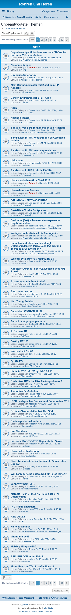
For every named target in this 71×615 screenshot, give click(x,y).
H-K (30, 539)
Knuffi (31, 274)
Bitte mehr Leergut (22, 291)
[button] (32, 39)
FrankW (32, 569)
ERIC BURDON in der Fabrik (27, 556)
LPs (23, 521)
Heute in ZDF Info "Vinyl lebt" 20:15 (31, 371)
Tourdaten (25, 561)
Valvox (32, 364)
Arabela (32, 499)
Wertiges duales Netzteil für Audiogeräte (34, 233)
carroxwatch (34, 314)
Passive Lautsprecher (31, 386)
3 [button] (46, 39)
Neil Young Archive (22, 301)
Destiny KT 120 (19, 341)
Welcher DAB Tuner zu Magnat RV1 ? (32, 258)
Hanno (32, 394)
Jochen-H (33, 226)
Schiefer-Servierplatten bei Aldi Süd (32, 411)
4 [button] (50, 39)
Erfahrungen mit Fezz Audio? (28, 281)
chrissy (32, 374)
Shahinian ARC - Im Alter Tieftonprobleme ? (36, 381)
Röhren (24, 102)
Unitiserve (17, 160)
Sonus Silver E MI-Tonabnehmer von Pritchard (38, 127)
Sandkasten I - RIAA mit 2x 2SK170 (31, 170)
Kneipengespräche (29, 296)
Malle (31, 384)
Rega (14, 107)
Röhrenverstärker (29, 286)
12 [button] (62, 39)
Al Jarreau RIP (19, 331)
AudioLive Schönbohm (24, 391)
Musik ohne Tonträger (31, 306)
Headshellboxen (20, 117)
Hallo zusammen (20, 526)
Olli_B (31, 454)
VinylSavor (34, 476)
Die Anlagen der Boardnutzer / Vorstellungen (41, 228)
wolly (31, 334)
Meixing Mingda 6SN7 (23, 546)
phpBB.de (48, 608)
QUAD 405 (17, 361)
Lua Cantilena (19, 431)
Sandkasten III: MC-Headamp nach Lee (33, 150)
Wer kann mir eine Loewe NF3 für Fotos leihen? (39, 473)
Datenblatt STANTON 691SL (27, 311)
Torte (31, 354)
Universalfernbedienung (25, 451)
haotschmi (33, 294)
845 (30, 414)
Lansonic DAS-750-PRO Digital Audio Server (37, 441)
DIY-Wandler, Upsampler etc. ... (35, 238)
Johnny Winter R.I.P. (23, 483)
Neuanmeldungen (21, 65)
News (23, 70)
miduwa (32, 434)
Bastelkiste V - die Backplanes (28, 210)
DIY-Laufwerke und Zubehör (34, 60)
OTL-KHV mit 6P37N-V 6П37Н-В (29, 200)
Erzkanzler (34, 57)
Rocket (32, 529)
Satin (31, 261)
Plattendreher (27, 376)
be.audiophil (34, 163)
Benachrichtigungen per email (28, 321)
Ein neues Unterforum (24, 75)
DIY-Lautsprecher (29, 406)
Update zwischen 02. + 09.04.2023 (30, 180)
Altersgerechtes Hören (31, 80)
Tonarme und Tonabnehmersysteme (37, 132)
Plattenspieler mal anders (26, 421)
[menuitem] (10, 11)
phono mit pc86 (20, 536)
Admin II (33, 67)
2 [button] (42, 39)
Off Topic (25, 336)
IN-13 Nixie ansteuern (23, 506)
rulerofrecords (35, 519)
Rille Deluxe (18, 516)
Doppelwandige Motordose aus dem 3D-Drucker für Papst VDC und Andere (39, 53)
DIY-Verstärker (28, 92)
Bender (32, 304)
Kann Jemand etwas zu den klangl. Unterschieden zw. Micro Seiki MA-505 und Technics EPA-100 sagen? (36, 246)
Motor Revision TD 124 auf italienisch (33, 566)
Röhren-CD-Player (29, 436)
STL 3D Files (27, 112)
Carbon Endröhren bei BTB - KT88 (31, 97)
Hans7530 (33, 509)
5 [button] (54, 39)
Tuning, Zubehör (28, 456)
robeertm (33, 424)
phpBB (26, 605)
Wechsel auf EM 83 (22, 351)
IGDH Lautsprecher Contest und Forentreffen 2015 (40, 401)
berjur (31, 344)
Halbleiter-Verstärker (30, 366)
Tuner (24, 263)
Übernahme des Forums (25, 190)
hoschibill (33, 404)
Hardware (25, 165)
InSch (31, 90)
